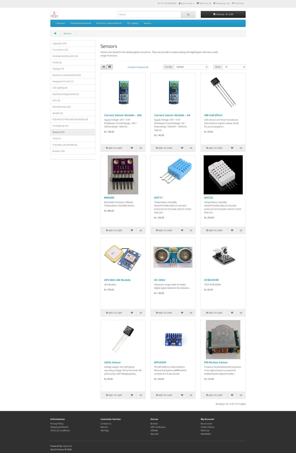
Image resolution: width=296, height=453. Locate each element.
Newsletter (206, 433)
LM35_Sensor (112, 362)
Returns (104, 427)
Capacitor (60, 23)
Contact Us (106, 423)
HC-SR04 (159, 280)
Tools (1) (57, 138)
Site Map (105, 430)
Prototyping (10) (60, 125)
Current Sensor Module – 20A (123, 115)
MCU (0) (56, 100)
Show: (218, 66)
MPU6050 (160, 362)
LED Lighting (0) (60, 87)
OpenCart (67, 446)
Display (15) (58, 68)
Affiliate (154, 430)
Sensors (147, 23)
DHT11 (158, 197)
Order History (207, 427)
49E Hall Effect (213, 115)
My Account (206, 423)
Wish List (205, 430)
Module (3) (58, 113)
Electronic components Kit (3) (67, 75)
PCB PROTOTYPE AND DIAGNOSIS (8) (70, 119)
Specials (154, 433)
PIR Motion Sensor (216, 362)
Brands (154, 423)
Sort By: (168, 66)
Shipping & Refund (59, 427)
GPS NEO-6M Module (117, 280)
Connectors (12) (60, 49)
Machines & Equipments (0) (66, 94)
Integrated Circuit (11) (63, 81)
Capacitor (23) (59, 43)
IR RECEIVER (211, 280)
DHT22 (208, 197)
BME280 (109, 197)
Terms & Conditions (60, 430)
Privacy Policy (56, 423)
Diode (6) (57, 62)
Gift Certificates (158, 427)
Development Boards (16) (65, 56)
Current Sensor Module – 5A (172, 115)
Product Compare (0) (138, 67)
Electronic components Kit (109, 23)
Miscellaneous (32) (61, 106)
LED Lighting (132, 23)
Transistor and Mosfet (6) (65, 144)
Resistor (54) (59, 151)
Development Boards (80, 23)
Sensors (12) (58, 132)
